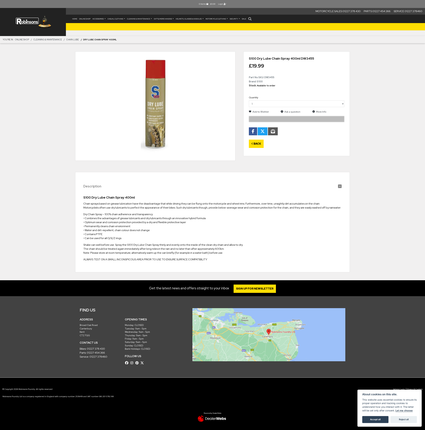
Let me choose (404, 410)
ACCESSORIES (98, 19)
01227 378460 (98, 356)
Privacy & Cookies (415, 389)
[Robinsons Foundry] (33, 22)
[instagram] (132, 363)
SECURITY (234, 19)
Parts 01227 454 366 (377, 11)
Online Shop (84, 19)
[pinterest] (137, 363)
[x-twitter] (143, 363)
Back (257, 143)
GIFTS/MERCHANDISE (163, 19)
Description (92, 186)
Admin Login (399, 389)
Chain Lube (72, 39)
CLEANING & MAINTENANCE (138, 19)
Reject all (404, 419)
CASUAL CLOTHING (116, 19)
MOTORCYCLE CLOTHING (216, 19)
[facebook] (127, 363)
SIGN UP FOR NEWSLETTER (254, 288)
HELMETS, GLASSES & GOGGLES (189, 19)
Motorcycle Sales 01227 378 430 (338, 11)
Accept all (375, 419)
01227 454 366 (96, 352)
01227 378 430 (96, 348)
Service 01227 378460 (408, 11)
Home (74, 19)
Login (221, 4)
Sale (244, 19)
